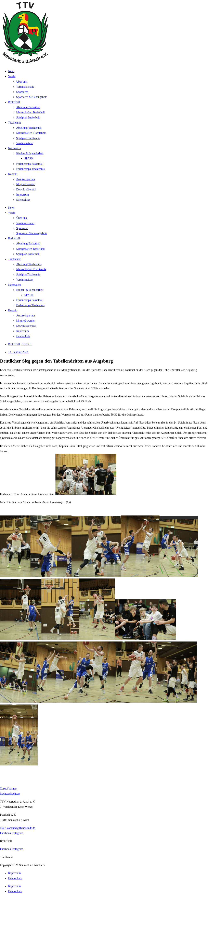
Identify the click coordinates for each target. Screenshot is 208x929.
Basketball (14, 344)
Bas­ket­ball (14, 102)
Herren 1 (27, 344)
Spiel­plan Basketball (28, 117)
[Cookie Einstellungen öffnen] (30, 926)
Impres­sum (22, 194)
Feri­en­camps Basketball (29, 163)
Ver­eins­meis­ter (24, 143)
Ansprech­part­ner (25, 179)
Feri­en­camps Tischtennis (30, 168)
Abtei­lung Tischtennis (28, 127)
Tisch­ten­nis (14, 122)
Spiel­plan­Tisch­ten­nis (28, 138)
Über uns (21, 81)
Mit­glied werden (25, 184)
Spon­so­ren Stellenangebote (31, 96)
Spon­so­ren (22, 91)
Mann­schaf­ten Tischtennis (31, 132)
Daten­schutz (23, 199)
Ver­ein (11, 76)
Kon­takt (12, 174)
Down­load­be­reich (26, 189)
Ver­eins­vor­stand (25, 86)
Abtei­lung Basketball (28, 107)
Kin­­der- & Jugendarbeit (29, 153)
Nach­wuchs (14, 148)
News (11, 71)
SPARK (28, 158)
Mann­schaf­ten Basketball (30, 112)
